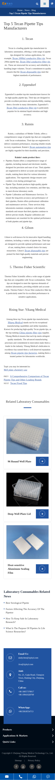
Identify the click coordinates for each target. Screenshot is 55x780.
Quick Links (9, 741)
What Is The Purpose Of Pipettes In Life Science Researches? (25, 630)
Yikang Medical (15, 322)
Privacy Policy (34, 760)
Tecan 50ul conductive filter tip (35, 61)
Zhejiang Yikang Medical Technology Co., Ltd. (33, 753)
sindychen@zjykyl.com (28, 658)
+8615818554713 (25, 711)
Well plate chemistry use (15, 369)
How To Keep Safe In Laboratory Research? (22, 620)
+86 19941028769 (26, 695)
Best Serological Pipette (17, 603)
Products (7, 729)
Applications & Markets (15, 735)
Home (20, 10)
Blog (34, 10)
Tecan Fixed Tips (18, 383)
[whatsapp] (34, 776)
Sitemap (18, 760)
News (27, 10)
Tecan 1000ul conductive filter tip (28, 58)
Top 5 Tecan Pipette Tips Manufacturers (27, 13)
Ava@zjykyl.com (25, 664)
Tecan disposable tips (30, 72)
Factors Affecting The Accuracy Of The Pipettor (25, 611)
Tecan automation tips (40, 147)
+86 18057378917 (26, 691)
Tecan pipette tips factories (24, 353)
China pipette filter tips (30, 332)
